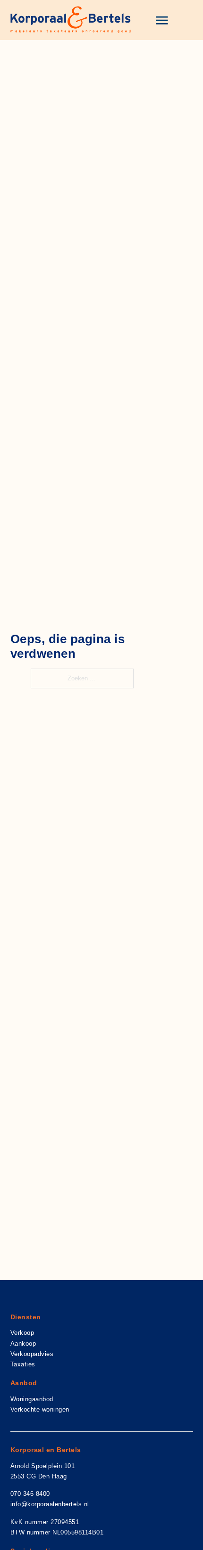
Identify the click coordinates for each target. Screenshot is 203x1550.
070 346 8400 (30, 1493)
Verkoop (22, 1332)
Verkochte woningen (39, 1409)
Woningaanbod (31, 1399)
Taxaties (22, 1364)
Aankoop (23, 1343)
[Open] (161, 20)
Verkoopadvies (32, 1353)
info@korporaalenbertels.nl (49, 1504)
